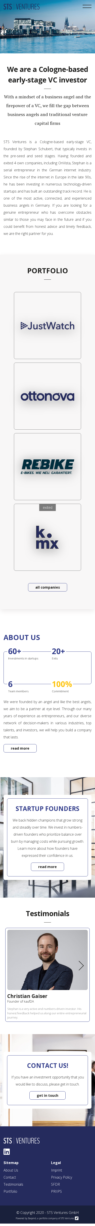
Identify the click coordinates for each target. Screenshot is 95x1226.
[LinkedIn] (6, 1151)
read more (20, 748)
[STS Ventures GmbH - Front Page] (22, 6)
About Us (11, 1170)
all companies (47, 587)
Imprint (56, 1170)
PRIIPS (56, 1191)
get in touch (47, 1095)
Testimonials (13, 1184)
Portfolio (10, 1191)
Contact (10, 1177)
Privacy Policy (61, 1177)
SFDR (55, 1184)
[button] (81, 965)
